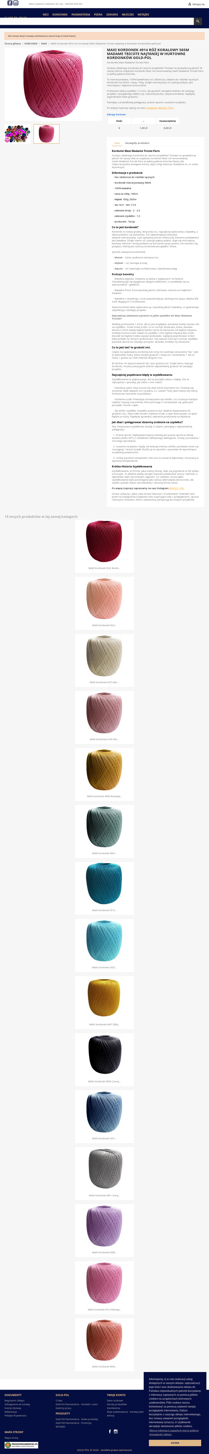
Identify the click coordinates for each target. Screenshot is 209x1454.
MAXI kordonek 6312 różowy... (104, 1309)
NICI (45, 14)
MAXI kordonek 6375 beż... (104, 682)
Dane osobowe (115, 1400)
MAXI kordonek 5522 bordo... (104, 568)
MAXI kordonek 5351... (104, 1138)
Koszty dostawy (13, 1408)
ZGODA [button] (175, 1443)
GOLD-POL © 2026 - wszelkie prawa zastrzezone (104, 1450)
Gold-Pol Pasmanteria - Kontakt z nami (77, 1404)
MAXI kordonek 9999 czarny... (104, 1081)
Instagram (15, 3)
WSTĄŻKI (143, 14)
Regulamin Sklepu (14, 1400)
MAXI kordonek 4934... (104, 1366)
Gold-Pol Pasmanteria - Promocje (73, 1422)
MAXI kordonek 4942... (104, 853)
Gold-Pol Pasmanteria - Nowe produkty (77, 1419)
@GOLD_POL (165, 107)
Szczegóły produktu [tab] (137, 143)
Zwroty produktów (117, 1404)
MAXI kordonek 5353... (104, 967)
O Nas (59, 1400)
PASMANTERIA (81, 14)
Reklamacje (11, 1411)
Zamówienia (113, 1408)
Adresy (110, 1415)
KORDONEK (60, 14)
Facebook (10, 3)
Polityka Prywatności (16, 1415)
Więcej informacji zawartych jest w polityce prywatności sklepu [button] (174, 1432)
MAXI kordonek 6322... (104, 625)
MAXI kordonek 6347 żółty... (104, 1024)
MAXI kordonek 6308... (104, 1252)
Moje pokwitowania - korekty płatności (128, 1411)
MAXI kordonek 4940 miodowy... (104, 796)
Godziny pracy (63, 1408)
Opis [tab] (117, 143)
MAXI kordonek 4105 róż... (104, 739)
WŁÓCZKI (128, 14)
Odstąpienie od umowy (17, 1404)
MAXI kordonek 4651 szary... (104, 1195)
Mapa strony (11, 1437)
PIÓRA (98, 14)
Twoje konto (116, 1395)
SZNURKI (112, 14)
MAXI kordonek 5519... (104, 910)
